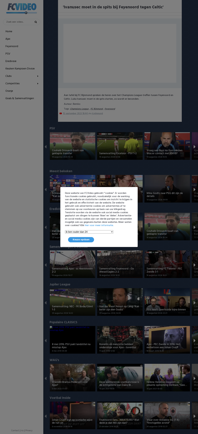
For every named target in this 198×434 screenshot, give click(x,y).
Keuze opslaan (81, 240)
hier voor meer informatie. (99, 225)
